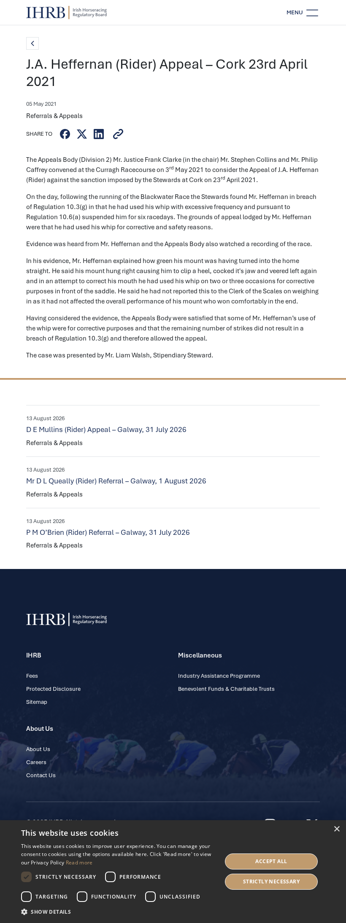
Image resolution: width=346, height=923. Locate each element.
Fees (32, 675)
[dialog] (173, 871)
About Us (38, 749)
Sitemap (36, 702)
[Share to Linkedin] (98, 134)
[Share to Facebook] (65, 134)
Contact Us (41, 775)
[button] (118, 912)
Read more (79, 862)
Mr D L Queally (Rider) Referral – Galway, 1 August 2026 (116, 481)
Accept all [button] (271, 861)
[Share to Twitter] (81, 134)
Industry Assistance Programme (219, 675)
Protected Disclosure (53, 688)
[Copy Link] (118, 134)
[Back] (32, 43)
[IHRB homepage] (66, 12)
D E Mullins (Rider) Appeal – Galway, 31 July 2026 (106, 429)
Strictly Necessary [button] (271, 881)
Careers (36, 762)
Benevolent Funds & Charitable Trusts (226, 688)
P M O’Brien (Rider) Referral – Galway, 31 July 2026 (108, 532)
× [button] (336, 829)
